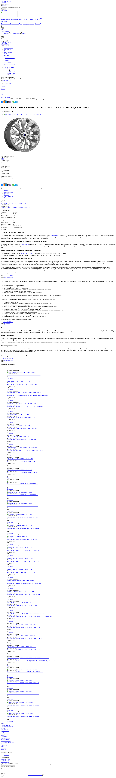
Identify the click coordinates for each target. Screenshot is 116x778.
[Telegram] (17, 102)
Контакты (3, 749)
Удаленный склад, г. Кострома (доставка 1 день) (13, 203)
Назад (8, 69)
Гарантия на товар (5, 741)
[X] (8, 102)
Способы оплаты (5, 738)
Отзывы (3, 746)
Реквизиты (3, 748)
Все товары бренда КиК (7, 726)
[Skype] (15, 102)
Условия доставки (5, 739)
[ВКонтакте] (2, 102)
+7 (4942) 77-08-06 (5, 1)
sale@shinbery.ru (6, 80)
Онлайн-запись (5, 31)
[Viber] (10, 102)
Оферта (3, 743)
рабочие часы (25, 244)
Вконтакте (8, 83)
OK (2, 776)
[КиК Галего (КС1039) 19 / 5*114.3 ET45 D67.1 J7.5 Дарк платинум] (22, 114)
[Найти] (1, 768)
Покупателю (4, 736)
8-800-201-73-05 (5, 2)
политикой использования (35, 775)
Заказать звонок (5, 45)
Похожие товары (5, 725)
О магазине (4, 745)
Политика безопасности (7, 742)
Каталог (3, 728)
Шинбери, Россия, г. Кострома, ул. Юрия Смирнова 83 (15, 207)
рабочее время (54, 235)
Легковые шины (5, 729)
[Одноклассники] (4, 102)
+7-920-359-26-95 (26, 253)
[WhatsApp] (13, 102)
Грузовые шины (5, 731)
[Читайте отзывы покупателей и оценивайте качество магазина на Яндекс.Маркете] (9, 17)
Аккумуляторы (5, 733)
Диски (2, 732)
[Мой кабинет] (1, 26)
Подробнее (10, 378)
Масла (2, 735)
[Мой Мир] (6, 102)
